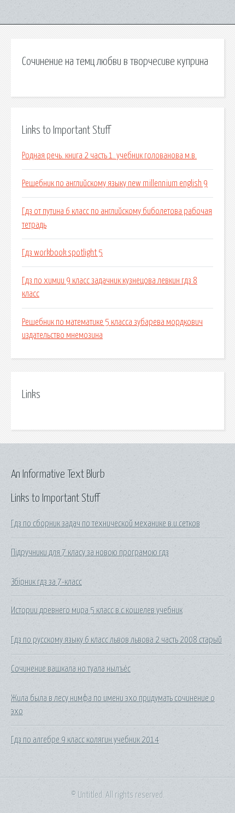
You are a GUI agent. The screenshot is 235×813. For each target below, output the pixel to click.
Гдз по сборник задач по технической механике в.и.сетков (105, 523)
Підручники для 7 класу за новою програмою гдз (90, 552)
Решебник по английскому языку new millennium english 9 (115, 183)
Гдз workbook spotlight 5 (62, 252)
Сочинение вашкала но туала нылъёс (71, 668)
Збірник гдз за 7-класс (46, 582)
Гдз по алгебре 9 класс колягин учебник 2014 (85, 739)
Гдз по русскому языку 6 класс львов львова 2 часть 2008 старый (116, 640)
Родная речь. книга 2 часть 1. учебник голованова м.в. (109, 155)
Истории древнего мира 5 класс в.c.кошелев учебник (97, 610)
